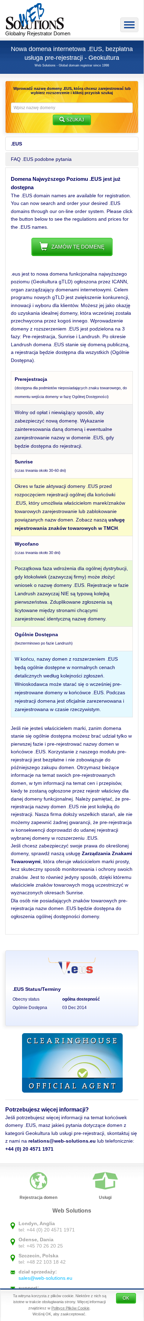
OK (126, 1298)
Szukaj (75, 119)
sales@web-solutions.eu (45, 1278)
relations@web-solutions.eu (62, 1141)
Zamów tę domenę (78, 247)
